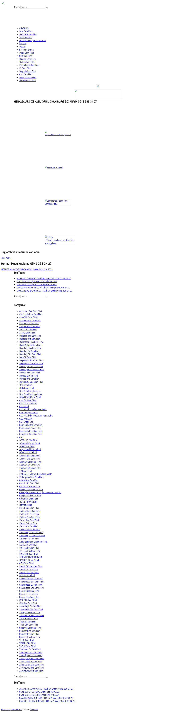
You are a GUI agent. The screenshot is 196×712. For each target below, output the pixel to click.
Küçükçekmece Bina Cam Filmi (33, 541)
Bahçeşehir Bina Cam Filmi (31, 341)
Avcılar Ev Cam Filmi (28, 329)
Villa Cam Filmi (25, 37)
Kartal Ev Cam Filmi (28, 523)
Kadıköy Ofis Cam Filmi (29, 517)
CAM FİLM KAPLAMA (28, 403)
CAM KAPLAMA (25, 418)
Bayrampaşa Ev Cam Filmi (31, 366)
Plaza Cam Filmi (26, 52)
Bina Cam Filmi (26, 31)
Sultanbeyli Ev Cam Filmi (30, 606)
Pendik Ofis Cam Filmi (29, 572)
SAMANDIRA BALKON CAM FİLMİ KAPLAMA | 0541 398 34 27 (43, 287)
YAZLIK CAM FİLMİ (27, 646)
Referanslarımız (26, 49)
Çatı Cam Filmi (25, 74)
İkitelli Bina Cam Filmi (29, 507)
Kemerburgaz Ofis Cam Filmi (32, 535)
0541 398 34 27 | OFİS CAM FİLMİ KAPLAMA (37, 284)
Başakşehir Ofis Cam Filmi (31, 363)
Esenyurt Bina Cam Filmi (30, 461)
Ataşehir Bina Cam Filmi (30, 320)
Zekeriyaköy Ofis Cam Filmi (31, 664)
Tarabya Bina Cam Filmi (29, 612)
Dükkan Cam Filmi (27, 58)
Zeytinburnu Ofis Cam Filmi (31, 670)
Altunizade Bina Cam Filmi (30, 314)
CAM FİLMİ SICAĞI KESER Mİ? (33, 409)
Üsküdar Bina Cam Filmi (29, 630)
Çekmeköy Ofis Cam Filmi (30, 431)
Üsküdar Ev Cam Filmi (29, 633)
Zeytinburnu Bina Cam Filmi (31, 667)
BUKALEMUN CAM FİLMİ (30, 397)
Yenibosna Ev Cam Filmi (30, 649)
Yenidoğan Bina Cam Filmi (30, 655)
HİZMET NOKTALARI (28, 501)
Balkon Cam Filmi (27, 61)
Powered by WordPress (11, 709)
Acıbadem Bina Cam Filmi (30, 311)
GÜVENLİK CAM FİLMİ (28, 498)
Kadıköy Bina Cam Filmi (29, 510)
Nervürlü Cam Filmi (27, 80)
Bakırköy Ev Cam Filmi (29, 351)
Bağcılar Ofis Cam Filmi (29, 338)
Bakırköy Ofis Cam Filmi (30, 354)
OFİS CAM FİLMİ (26, 563)
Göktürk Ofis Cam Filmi (29, 486)
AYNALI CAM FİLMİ (27, 332)
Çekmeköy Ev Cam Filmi (30, 427)
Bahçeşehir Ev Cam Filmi (30, 344)
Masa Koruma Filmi (27, 77)
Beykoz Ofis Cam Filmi (29, 378)
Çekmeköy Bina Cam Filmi (31, 424)
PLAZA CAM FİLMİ (27, 575)
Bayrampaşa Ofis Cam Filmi (31, 369)
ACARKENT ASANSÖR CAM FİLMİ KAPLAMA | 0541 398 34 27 (44, 278)
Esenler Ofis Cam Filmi (29, 458)
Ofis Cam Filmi (25, 55)
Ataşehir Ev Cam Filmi (29, 323)
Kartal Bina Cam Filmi (29, 520)
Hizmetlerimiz (25, 504)
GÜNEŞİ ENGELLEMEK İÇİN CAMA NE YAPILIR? (40, 492)
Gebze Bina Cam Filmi (29, 480)
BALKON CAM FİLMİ (28, 357)
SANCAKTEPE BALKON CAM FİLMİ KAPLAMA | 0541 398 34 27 (44, 290)
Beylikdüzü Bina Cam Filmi (31, 381)
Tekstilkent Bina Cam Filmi (31, 615)
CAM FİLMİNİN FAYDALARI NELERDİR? (36, 415)
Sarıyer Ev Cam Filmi (28, 593)
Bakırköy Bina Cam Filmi (30, 348)
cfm (21, 437)
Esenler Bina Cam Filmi (29, 455)
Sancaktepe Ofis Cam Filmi (31, 587)
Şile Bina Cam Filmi (28, 603)
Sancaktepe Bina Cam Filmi (31, 581)
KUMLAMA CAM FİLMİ (28, 544)
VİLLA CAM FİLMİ (26, 640)
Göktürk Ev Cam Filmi (29, 483)
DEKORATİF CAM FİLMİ (29, 443)
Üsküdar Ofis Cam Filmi (29, 636)
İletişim (22, 43)
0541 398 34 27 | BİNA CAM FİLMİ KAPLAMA (37, 281)
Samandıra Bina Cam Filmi (31, 578)
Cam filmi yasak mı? (28, 412)
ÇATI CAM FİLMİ (26, 421)
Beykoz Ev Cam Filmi (28, 375)
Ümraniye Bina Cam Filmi (30, 627)
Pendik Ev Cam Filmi (28, 569)
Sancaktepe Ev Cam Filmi (30, 584)
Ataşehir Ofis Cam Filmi (29, 326)
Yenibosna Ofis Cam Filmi (30, 652)
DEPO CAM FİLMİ (27, 446)
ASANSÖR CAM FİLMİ (28, 317)
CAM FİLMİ (24, 406)
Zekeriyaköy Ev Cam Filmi (30, 661)
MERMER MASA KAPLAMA (30, 557)
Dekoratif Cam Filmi (28, 34)
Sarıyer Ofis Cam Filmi (29, 597)
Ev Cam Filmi (25, 68)
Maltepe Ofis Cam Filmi (29, 550)
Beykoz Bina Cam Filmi (29, 372)
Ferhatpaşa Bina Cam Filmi (31, 477)
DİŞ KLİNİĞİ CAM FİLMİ (30, 449)
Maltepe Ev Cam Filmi (29, 547)
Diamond (34, 709)
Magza (22, 46)
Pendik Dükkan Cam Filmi (30, 566)
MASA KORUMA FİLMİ (28, 553)
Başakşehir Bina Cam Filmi (31, 360)
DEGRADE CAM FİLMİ (28, 440)
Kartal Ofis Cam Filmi (28, 526)
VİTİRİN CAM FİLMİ (27, 643)
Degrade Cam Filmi (27, 71)
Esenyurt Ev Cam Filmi (29, 464)
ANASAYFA (24, 28)
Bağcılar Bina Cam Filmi (30, 335)
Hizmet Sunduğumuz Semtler (32, 40)
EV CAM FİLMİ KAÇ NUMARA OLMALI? (35, 474)
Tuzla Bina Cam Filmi (28, 618)
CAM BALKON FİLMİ (28, 400)
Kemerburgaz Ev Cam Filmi (31, 532)
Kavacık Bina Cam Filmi (29, 529)
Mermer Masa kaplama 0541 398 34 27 (26, 263)
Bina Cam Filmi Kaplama (30, 391)
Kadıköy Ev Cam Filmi (29, 514)
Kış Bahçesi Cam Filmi (29, 65)
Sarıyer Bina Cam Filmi (29, 590)
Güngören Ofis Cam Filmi (30, 495)
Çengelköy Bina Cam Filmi (30, 434)
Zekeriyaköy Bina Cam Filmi (31, 658)
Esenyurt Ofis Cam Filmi (30, 467)
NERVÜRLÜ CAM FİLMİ (29, 560)
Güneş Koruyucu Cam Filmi (31, 489)
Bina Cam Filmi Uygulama (30, 394)
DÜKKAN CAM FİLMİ (28, 452)
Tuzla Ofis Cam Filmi (28, 624)
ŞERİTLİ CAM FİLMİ (28, 600)
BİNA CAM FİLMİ (26, 387)
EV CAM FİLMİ (25, 470)
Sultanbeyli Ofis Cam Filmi (31, 609)
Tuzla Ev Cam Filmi (27, 621)
